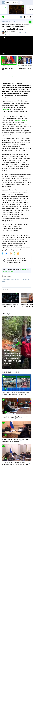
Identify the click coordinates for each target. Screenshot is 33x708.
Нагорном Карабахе (20, 120)
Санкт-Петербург (10, 78)
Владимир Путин (6, 76)
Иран (3, 78)
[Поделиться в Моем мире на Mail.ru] (18, 253)
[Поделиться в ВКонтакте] (6, 253)
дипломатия (16, 76)
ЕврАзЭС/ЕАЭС (25, 76)
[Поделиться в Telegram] (3, 253)
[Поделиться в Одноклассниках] (10, 253)
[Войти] (27, 17)
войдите (24, 269)
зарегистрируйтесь (8, 271)
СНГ (17, 78)
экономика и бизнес (7, 80)
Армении (6, 109)
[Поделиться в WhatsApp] (14, 253)
